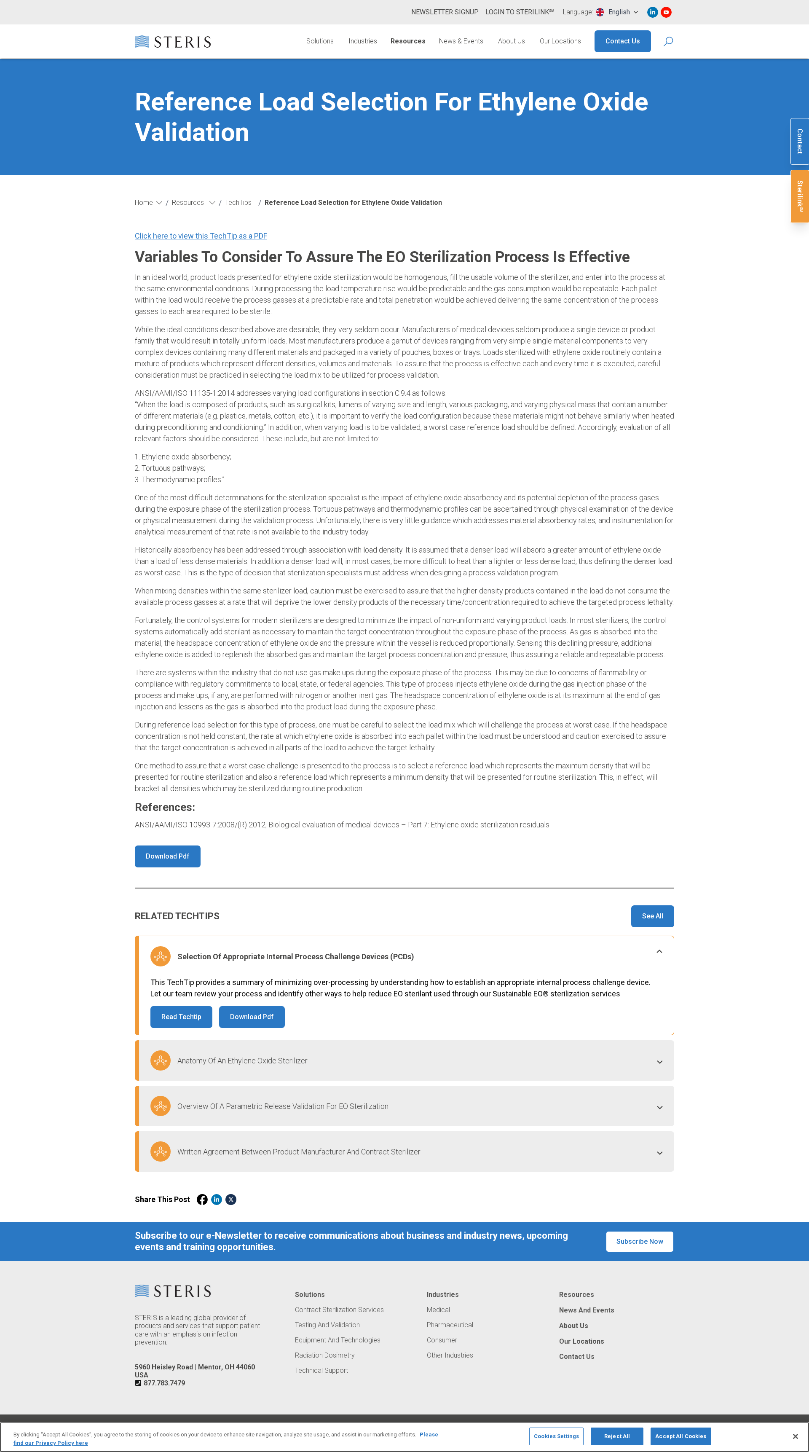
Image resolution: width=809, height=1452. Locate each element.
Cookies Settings (556, 1436)
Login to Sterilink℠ (520, 12)
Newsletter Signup (445, 12)
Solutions (320, 41)
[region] (404, 1437)
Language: (578, 12)
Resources (408, 41)
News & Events (461, 41)
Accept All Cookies (680, 1436)
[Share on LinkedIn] (216, 1199)
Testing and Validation (327, 1325)
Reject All (617, 1436)
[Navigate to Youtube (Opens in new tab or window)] (666, 12)
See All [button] (652, 916)
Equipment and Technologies (337, 1340)
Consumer (442, 1340)
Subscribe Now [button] (639, 1241)
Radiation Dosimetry (325, 1355)
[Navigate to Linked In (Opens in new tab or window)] (652, 12)
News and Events (586, 1310)
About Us (511, 41)
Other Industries (450, 1355)
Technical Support (321, 1370)
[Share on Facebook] (202, 1199)
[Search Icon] (669, 41)
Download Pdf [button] (168, 856)
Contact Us (622, 41)
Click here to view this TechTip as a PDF (201, 235)
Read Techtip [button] (181, 1017)
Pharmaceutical (450, 1325)
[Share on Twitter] (230, 1199)
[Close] (795, 1436)
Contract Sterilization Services (339, 1310)
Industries (362, 41)
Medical (438, 1310)
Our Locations (560, 41)
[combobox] (617, 12)
